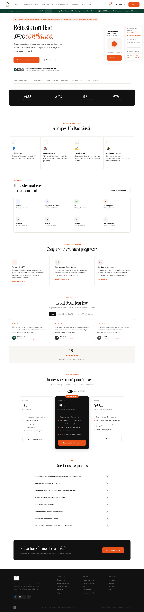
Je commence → (113, 550)
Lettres (90, 314)
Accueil (18, 4)
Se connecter (120, 4)
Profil (89, 4)
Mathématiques (88, 580)
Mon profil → (102, 279)
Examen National (47, 4)
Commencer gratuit (36, 439)
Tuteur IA (60, 590)
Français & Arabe (89, 593)
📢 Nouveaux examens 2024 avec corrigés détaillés (29, 11)
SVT (84, 586)
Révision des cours (31, 4)
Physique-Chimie (89, 583)
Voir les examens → (62, 279)
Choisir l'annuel (108, 438)
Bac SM (61, 314)
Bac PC (70, 314)
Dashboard (75, 4)
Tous (52, 314)
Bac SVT (81, 314)
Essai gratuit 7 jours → (72, 443)
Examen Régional (62, 4)
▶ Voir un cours (51, 60)
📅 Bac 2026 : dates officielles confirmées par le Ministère (117, 11)
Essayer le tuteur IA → (20, 282)
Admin (128, 607)
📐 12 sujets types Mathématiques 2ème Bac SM (73, 11)
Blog (83, 4)
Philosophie (87, 590)
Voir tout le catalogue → (118, 191)
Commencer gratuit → (26, 60)
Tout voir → (137, 56)
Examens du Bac (62, 586)
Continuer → (114, 58)
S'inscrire (133, 4)
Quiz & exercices (63, 583)
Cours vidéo (61, 580)
